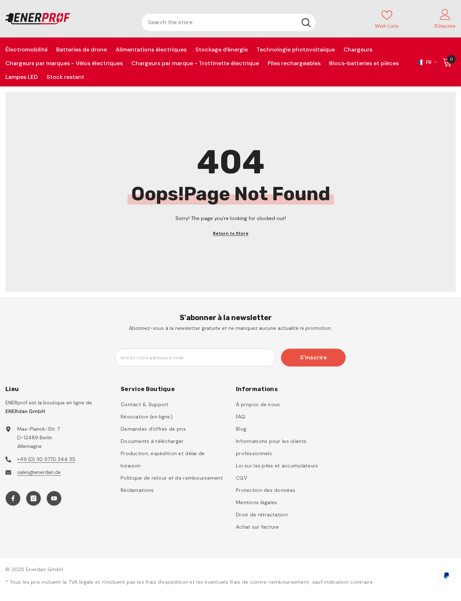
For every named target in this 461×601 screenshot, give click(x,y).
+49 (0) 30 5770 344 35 (46, 459)
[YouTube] (54, 498)
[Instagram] (33, 498)
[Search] (228, 22)
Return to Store (231, 233)
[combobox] (219, 22)
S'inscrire (313, 357)
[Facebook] (13, 498)
